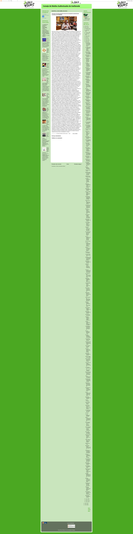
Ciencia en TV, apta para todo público (87, 160)
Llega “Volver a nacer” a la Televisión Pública (87, 440)
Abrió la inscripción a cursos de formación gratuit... (87, 249)
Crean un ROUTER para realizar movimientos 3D (87, 86)
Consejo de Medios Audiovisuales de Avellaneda (61, 6)
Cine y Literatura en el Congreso (87, 377)
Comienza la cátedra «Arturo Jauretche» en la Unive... (88, 216)
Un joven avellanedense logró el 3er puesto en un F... (88, 119)
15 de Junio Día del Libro (48, 109)
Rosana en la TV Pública (87, 252)
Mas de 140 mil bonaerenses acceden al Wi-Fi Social (88, 373)
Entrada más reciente (56, 164)
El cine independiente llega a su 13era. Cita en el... (87, 394)
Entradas (70, 525)
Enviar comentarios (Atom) (60, 166)
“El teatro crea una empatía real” (87, 255)
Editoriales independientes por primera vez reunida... (87, 186)
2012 (86, 27)
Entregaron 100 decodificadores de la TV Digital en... (88, 258)
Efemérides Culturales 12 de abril (88, 312)
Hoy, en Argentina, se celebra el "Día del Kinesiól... (88, 238)
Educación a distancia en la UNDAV (87, 100)
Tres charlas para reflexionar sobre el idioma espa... (87, 133)
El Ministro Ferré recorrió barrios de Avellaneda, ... (87, 266)
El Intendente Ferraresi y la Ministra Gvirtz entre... (88, 493)
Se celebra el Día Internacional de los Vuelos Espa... (88, 275)
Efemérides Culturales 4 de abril (87, 463)
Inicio (68, 164)
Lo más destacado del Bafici (87, 415)
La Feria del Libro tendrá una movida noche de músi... (87, 44)
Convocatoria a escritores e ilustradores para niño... (87, 460)
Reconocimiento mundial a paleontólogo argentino (87, 126)
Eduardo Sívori (87, 241)
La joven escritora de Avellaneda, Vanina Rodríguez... (87, 244)
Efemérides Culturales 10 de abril (88, 398)
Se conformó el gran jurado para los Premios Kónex (87, 233)
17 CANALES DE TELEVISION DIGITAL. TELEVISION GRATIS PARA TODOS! (45, 26)
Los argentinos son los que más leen (87, 411)
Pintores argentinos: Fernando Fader (87, 332)
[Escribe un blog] (74, 133)
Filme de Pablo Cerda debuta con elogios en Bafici (87, 193)
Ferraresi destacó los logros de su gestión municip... (87, 350)
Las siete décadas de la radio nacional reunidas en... (87, 180)
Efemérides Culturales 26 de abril (88, 77)
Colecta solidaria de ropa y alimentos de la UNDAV (87, 323)
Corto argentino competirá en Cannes (88, 140)
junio (86, 38)
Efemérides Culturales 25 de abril (88, 97)
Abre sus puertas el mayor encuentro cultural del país (87, 211)
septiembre (87, 33)
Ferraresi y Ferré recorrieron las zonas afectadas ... (87, 229)
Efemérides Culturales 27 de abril (88, 56)
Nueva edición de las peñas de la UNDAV (87, 53)
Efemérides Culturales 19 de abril (88, 189)
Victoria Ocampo (87, 400)
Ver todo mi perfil (86, 20)
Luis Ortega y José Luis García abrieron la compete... (87, 224)
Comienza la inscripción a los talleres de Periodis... (88, 451)
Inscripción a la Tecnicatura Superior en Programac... (87, 206)
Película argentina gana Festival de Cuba (88, 90)
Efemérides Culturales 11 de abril (88, 354)
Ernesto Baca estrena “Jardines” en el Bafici (88, 309)
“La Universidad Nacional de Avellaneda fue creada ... (88, 73)
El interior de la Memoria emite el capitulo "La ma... (87, 436)
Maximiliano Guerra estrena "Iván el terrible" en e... (88, 447)
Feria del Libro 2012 (87, 170)
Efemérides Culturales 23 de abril (88, 137)
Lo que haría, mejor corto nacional (87, 339)
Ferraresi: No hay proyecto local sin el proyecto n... (87, 111)
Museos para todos (87, 444)
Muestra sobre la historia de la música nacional (87, 173)
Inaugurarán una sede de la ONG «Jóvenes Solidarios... (87, 149)
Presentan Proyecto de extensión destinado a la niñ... (87, 69)
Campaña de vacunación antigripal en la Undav (87, 197)
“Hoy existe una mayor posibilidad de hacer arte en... (88, 364)
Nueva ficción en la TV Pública (87, 403)
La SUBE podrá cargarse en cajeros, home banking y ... (88, 49)
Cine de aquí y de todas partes (87, 346)
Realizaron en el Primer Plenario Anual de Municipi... (87, 60)
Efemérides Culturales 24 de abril (88, 115)
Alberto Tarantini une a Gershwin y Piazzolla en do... (88, 419)
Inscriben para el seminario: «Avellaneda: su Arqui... (87, 380)
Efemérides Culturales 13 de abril (88, 262)
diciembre (87, 28)
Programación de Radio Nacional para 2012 (87, 484)
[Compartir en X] (74, 133)
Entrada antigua (77, 164)
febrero (87, 500)
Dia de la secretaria (48, 39)
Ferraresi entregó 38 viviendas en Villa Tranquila (87, 456)
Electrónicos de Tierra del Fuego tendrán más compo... (87, 470)
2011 (86, 503)
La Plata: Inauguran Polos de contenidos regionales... (87, 65)
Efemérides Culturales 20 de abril (88, 157)
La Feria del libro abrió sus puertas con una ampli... (87, 145)
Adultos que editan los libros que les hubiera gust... (88, 294)
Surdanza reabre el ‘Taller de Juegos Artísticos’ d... (88, 318)
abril (86, 41)
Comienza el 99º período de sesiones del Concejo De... (87, 384)
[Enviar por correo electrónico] (73, 133)
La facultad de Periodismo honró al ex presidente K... (87, 328)
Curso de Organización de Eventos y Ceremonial (88, 271)
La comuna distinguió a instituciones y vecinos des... (87, 164)
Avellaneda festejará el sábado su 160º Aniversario (87, 280)
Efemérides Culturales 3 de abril (87, 496)
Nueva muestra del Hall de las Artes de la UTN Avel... (88, 107)
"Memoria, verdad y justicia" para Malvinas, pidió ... (87, 489)
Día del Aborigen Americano (87, 168)
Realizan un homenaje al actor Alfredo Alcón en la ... (88, 153)
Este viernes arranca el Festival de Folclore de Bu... (87, 289)
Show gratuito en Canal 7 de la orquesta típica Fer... (87, 424)
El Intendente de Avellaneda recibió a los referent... (87, 202)
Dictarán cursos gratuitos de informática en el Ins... (88, 94)
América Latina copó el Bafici (88, 357)
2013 (86, 26)
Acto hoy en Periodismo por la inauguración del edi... (87, 407)
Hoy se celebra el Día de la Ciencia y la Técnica (87, 360)
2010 (86, 504)
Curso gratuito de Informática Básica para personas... (87, 299)
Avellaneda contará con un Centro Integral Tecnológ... (87, 81)
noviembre (87, 30)
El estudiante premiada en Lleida (87, 466)
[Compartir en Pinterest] (76, 133)
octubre (87, 32)
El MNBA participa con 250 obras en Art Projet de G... (88, 475)
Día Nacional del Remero (87, 315)
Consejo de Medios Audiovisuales (87, 17)
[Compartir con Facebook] (75, 133)
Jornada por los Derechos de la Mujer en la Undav (88, 343)
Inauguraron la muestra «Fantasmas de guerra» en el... (87, 389)
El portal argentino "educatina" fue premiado (88, 336)
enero (87, 501)
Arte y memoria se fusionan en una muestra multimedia (87, 429)
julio (86, 37)
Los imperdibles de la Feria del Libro (88, 123)
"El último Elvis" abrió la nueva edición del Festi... (87, 285)
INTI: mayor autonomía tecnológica (87, 432)
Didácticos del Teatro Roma (88, 176)
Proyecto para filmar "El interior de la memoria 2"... (88, 104)
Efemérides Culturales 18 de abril (88, 220)
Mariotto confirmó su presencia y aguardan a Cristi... (87, 480)
